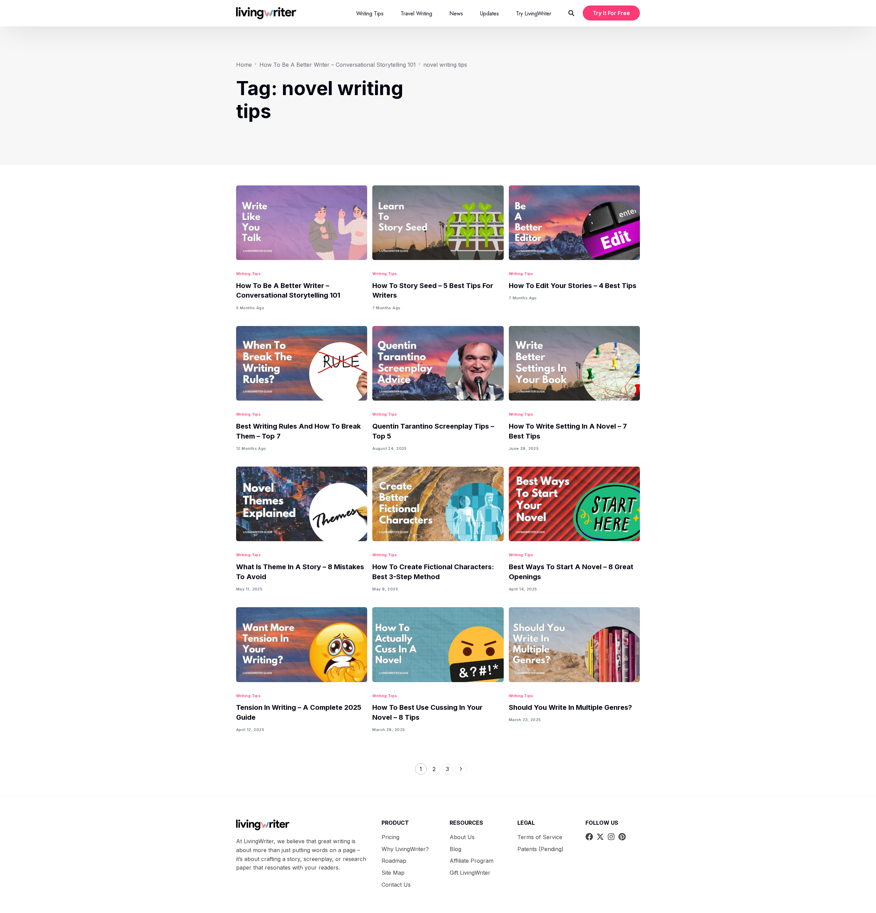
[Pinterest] (622, 836)
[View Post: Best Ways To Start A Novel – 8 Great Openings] (574, 504)
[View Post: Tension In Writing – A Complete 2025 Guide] (301, 644)
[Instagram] (611, 836)
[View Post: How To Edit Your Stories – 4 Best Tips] (574, 222)
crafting (271, 859)
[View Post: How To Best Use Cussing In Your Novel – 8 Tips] (437, 644)
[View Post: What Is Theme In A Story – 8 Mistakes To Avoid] (301, 504)
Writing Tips (248, 274)
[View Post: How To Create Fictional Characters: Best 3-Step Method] (437, 504)
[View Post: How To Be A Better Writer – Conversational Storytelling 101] (301, 222)
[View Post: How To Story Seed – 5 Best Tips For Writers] (437, 222)
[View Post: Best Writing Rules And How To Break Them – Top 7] (301, 363)
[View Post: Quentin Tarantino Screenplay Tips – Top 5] (437, 363)
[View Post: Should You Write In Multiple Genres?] (574, 644)
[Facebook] (589, 836)
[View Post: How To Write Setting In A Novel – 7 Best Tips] (574, 363)
